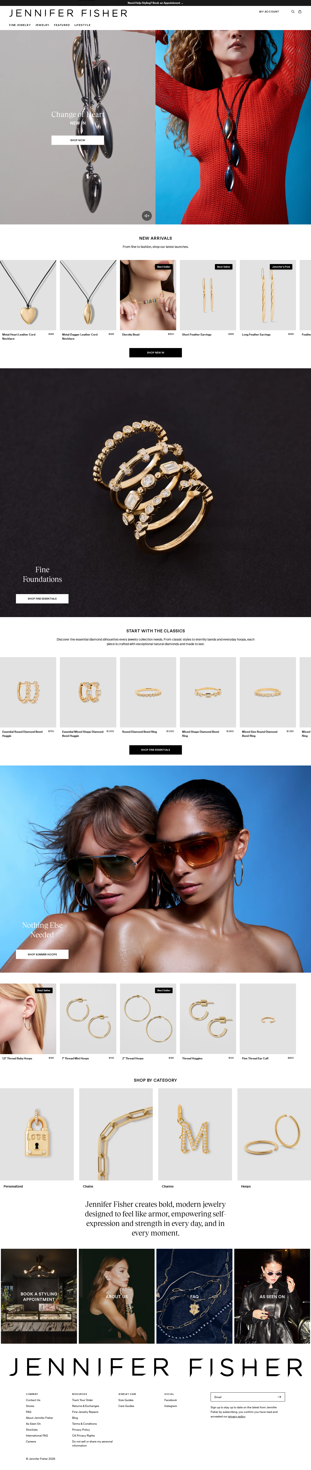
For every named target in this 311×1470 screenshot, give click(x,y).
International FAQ (37, 1435)
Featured (62, 25)
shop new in (155, 352)
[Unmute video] (147, 216)
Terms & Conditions (84, 1423)
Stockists (32, 1429)
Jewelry (43, 25)
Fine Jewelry (20, 25)
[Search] (293, 12)
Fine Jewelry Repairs (85, 1411)
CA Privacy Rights (83, 1435)
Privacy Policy (81, 1429)
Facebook (170, 1400)
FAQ (28, 1411)
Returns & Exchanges (85, 1405)
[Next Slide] (305, 296)
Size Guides (125, 1400)
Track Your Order (82, 1400)
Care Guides (126, 1405)
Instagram (170, 1405)
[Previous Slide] (5, 296)
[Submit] (279, 1397)
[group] (155, 301)
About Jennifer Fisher (39, 1417)
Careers (31, 1441)
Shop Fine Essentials (155, 749)
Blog (75, 1417)
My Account (269, 11)
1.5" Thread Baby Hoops (92, 5)
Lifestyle (82, 25)
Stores (30, 1405)
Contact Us (33, 1400)
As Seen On (33, 1423)
